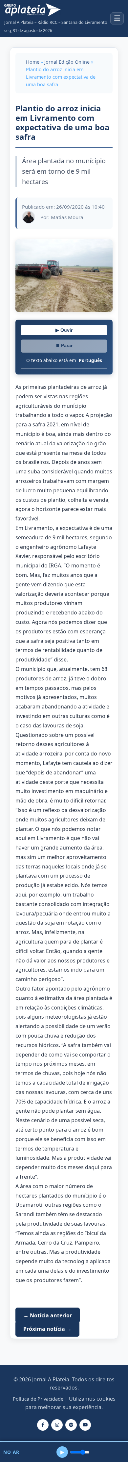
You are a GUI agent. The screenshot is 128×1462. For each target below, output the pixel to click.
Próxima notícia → (47, 1328)
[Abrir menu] (117, 18)
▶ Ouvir (64, 330)
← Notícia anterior (47, 1315)
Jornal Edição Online (67, 62)
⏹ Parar (64, 345)
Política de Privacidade (38, 1399)
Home (32, 62)
